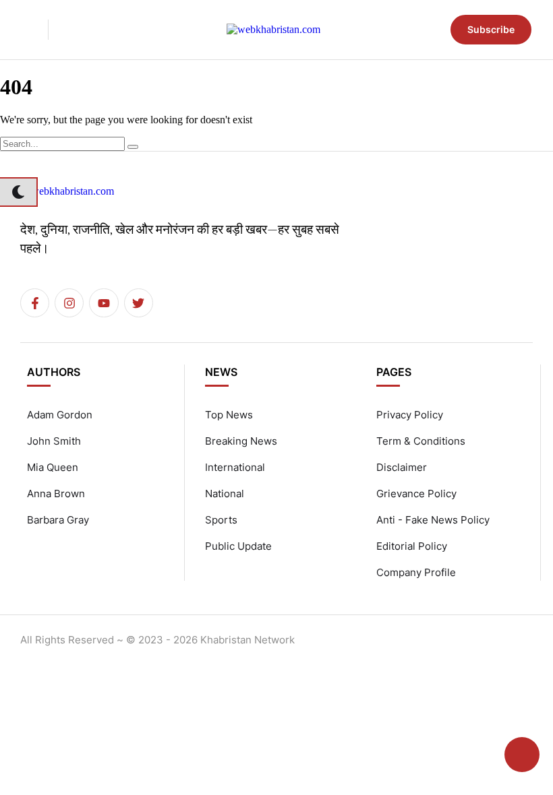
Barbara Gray (58, 519)
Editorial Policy (411, 546)
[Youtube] (103, 302)
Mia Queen (52, 467)
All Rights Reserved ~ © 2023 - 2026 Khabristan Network (157, 639)
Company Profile (416, 572)
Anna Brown (56, 493)
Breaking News (241, 441)
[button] (24, 30)
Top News (229, 414)
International (235, 467)
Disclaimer (401, 467)
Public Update (238, 546)
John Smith (54, 441)
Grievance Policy (416, 493)
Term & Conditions (420, 441)
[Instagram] (69, 302)
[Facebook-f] (34, 302)
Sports (221, 519)
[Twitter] (138, 302)
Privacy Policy (409, 414)
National (224, 493)
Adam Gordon (59, 414)
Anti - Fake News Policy (433, 519)
